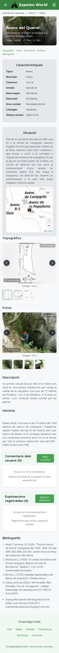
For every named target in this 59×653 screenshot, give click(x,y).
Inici (9, 629)
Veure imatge (13, 280)
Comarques (45, 629)
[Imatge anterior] (7, 263)
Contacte (37, 635)
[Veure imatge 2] (18, 295)
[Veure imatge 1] (7, 295)
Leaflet (49, 231)
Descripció (29, 50)
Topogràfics (8, 50)
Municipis (22, 635)
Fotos (19, 50)
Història (41, 50)
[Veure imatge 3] (29, 295)
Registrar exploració (44, 499)
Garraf (32, 12)
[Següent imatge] (52, 263)
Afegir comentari (45, 458)
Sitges (42, 12)
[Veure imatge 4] (40, 364)
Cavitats (30, 629)
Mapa (19, 629)
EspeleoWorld (15, 646)
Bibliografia (8, 54)
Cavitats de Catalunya (13, 12)
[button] (29, 210)
